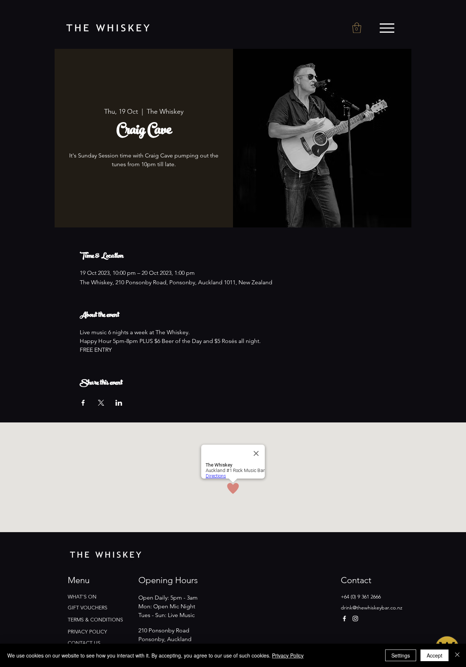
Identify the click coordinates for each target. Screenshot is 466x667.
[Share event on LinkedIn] (118, 403)
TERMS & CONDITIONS (95, 619)
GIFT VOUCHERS (87, 607)
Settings (400, 655)
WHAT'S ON (82, 596)
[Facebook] (344, 618)
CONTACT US (84, 643)
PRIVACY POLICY (87, 631)
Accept (434, 655)
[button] (356, 28)
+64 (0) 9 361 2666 (361, 596)
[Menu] (387, 28)
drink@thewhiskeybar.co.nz (371, 607)
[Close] (457, 655)
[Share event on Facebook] (83, 403)
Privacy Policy (288, 655)
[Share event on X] (101, 403)
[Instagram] (355, 618)
